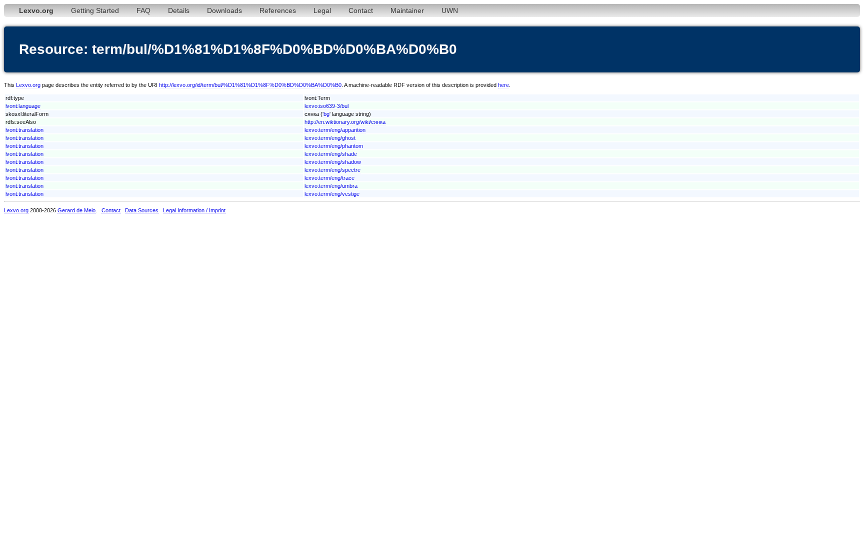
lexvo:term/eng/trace (329, 178)
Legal (322, 10)
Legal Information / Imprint (194, 210)
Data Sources (141, 210)
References (278, 10)
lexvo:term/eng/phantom (333, 146)
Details (179, 10)
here (503, 85)
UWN (450, 10)
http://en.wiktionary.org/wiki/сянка (345, 122)
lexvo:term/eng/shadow (332, 162)
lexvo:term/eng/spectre (332, 170)
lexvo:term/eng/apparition (335, 130)
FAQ (143, 10)
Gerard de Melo (77, 210)
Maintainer (407, 10)
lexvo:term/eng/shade (330, 154)
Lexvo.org (28, 85)
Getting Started (95, 10)
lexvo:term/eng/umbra (331, 186)
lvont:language (23, 106)
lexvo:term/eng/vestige (332, 194)
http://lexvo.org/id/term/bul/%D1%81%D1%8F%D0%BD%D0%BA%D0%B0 (250, 85)
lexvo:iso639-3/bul (326, 106)
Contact (360, 10)
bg (327, 114)
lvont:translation (25, 130)
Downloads (224, 10)
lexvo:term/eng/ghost (330, 138)
